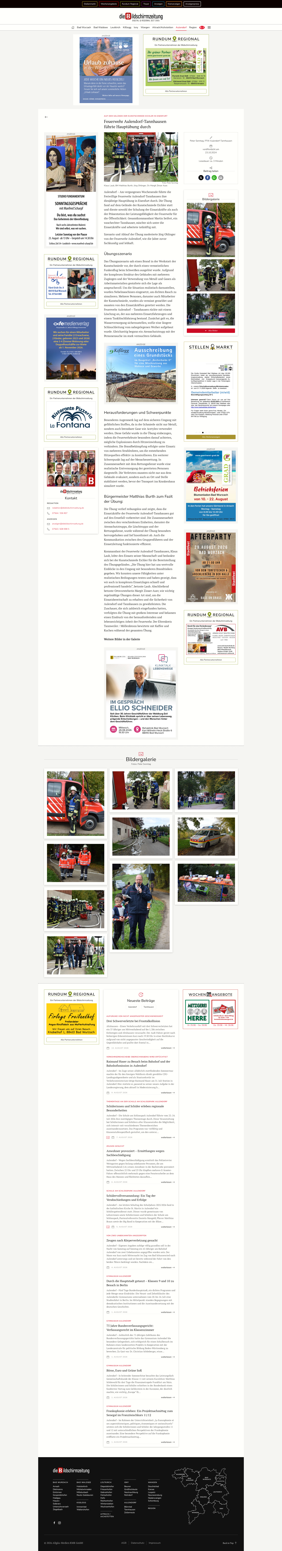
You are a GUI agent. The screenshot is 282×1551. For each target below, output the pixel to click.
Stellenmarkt (90, 3)
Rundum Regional (130, 3)
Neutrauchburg (131, 1492)
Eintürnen (57, 1492)
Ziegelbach (58, 1509)
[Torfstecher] (211, 567)
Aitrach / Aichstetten (107, 1515)
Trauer (146, 3)
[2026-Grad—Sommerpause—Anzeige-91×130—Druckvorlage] (211, 485)
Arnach (56, 1486)
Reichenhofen (106, 1500)
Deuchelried (153, 1486)
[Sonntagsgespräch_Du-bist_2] (71, 190)
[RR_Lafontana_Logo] (71, 416)
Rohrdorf (128, 1495)
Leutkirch (115, 27)
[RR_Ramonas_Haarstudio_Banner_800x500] (71, 283)
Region (193, 27)
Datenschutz (137, 1543)
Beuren (127, 1486)
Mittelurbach (82, 1492)
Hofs (102, 1498)
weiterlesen (166, 1048)
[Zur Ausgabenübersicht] (46, 116)
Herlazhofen (106, 1495)
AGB (123, 1543)
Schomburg (153, 1500)
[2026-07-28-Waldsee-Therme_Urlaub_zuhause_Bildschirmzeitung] (106, 69)
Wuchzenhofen (107, 1506)
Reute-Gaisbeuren (85, 1495)
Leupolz (151, 1492)
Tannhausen (149, 1007)
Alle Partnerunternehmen (176, 91)
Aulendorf (181, 27)
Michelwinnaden (84, 1489)
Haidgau (57, 1498)
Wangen (145, 27)
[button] (202, 27)
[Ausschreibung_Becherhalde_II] (141, 373)
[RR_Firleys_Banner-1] (71, 1018)
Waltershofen (83, 1509)
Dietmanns (58, 1489)
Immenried (81, 1506)
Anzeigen (158, 3)
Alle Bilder (213, 330)
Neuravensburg (155, 1495)
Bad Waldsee (101, 27)
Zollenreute (129, 1512)
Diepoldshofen (107, 1486)
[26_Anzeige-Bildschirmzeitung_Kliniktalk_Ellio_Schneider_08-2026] (141, 693)
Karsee (151, 1489)
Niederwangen (154, 1498)
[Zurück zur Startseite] (141, 17)
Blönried (128, 1506)
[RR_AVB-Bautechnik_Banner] (211, 639)
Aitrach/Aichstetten (162, 27)
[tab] (196, 432)
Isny (136, 27)
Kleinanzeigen (174, 3)
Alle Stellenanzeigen (211, 437)
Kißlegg (127, 27)
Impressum (155, 1543)
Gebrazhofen (106, 1492)
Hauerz (56, 1500)
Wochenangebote (109, 3)
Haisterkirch (82, 1486)
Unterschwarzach (61, 1506)
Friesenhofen (106, 1489)
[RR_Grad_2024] (176, 66)
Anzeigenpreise (192, 3)
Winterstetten (106, 1503)
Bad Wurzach (84, 27)
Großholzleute (130, 1489)
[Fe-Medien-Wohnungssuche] (71, 348)
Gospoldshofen (60, 1495)
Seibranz (57, 1503)
